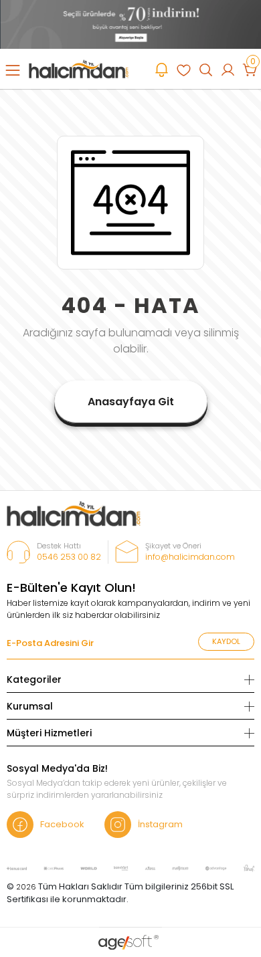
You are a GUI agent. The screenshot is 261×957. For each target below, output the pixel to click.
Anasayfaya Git (131, 401)
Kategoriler (34, 679)
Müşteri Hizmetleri (49, 733)
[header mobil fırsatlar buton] (161, 69)
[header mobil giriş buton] (228, 69)
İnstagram (160, 824)
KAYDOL (226, 641)
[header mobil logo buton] (78, 68)
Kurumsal (30, 706)
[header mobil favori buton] (183, 69)
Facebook (62, 824)
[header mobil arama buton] (205, 69)
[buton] (130, 23)
